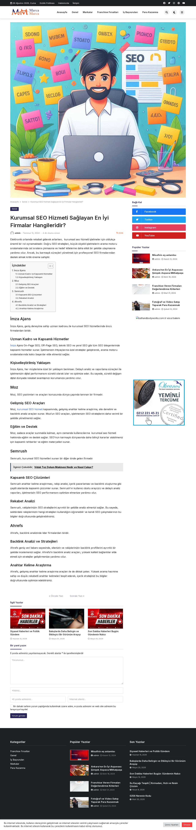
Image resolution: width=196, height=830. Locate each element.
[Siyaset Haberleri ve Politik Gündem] (27, 619)
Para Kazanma (150, 12)
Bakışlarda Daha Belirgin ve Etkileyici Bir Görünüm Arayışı (158, 762)
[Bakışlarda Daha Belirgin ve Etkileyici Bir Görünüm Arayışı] (66, 619)
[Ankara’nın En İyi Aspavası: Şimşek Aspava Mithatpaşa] (141, 273)
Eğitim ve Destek (26, 287)
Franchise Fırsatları (107, 12)
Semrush (19, 291)
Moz (16, 280)
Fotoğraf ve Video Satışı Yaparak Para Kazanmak (166, 303)
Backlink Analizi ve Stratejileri (32, 305)
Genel (75, 12)
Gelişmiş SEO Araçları (29, 284)
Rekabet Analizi (26, 298)
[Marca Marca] (25, 11)
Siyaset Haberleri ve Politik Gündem (150, 751)
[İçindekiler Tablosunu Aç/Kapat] (49, 266)
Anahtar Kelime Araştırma (31, 308)
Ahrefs (18, 301)
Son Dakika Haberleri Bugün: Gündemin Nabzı (155, 773)
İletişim (76, 3)
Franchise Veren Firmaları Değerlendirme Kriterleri (167, 287)
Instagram (150, 227)
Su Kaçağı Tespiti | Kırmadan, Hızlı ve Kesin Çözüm (154, 784)
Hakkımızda (63, 3)
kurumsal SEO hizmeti (30, 409)
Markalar (88, 12)
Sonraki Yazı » (77, 595)
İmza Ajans (20, 270)
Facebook (150, 211)
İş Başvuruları (130, 12)
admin (18, 233)
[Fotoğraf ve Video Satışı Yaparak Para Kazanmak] (141, 305)
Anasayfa (62, 12)
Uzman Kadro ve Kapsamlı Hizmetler (35, 274)
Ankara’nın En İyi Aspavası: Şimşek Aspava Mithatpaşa (167, 271)
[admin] (12, 233)
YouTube (150, 235)
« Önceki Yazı (56, 595)
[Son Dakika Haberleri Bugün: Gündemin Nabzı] (105, 619)
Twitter (149, 219)
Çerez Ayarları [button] (171, 824)
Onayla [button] (187, 824)
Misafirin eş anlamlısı (164, 255)
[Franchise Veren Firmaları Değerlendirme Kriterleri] (141, 289)
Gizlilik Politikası (47, 3)
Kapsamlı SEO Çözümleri (30, 294)
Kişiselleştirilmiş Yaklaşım (30, 277)
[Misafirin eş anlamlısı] (141, 258)
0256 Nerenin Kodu (140, 795)
